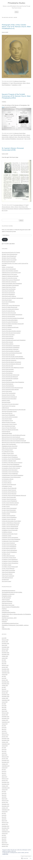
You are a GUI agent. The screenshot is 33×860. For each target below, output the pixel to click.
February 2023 (5, 665)
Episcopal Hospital (6, 402)
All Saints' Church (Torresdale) (9, 258)
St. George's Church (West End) (9, 493)
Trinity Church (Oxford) (7, 574)
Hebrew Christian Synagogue (8, 422)
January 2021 (5, 692)
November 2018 (5, 740)
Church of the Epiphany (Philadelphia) (10, 347)
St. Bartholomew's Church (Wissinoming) (11, 477)
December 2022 (5, 669)
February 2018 (5, 756)
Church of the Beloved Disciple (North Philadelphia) (13, 340)
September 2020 (5, 700)
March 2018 (4, 755)
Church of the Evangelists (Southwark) (10, 351)
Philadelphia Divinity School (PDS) (9, 446)
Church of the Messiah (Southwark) (10, 378)
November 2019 (5, 718)
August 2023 (4, 658)
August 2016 (4, 789)
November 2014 (5, 828)
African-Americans (18, 83)
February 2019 (5, 734)
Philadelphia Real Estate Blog (8, 612)
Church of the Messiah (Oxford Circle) (10, 375)
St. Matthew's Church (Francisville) (9, 530)
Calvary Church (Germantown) (9, 269)
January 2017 (5, 780)
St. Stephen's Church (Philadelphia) (10, 561)
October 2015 (5, 808)
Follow (4, 239)
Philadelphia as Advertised (8, 594)
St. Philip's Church (6, 554)
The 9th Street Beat (6, 597)
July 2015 (4, 813)
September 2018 (5, 744)
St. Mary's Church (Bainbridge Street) (10, 524)
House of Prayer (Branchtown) (9, 428)
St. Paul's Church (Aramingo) (8, 543)
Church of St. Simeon (7, 329)
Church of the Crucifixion (7, 343)
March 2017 (4, 776)
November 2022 (5, 671)
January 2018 (5, 758)
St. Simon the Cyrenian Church (9, 557)
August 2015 (4, 811)
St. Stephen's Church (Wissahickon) (10, 563)
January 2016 (5, 802)
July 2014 (4, 835)
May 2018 (4, 751)
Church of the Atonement (8, 338)
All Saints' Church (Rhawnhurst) (9, 256)
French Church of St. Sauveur (8, 406)
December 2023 (5, 652)
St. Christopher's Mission (7, 479)
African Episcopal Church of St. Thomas (11, 252)
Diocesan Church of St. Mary (8, 395)
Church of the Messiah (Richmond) (10, 376)
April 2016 (4, 797)
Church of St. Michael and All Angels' (10, 327)
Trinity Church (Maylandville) (8, 572)
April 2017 (4, 775)
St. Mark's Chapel (6, 513)
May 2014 (4, 839)
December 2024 (5, 647)
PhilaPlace (4, 608)
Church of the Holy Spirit (7, 365)
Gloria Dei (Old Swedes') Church (9, 411)
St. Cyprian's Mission (18, 205)
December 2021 (5, 681)
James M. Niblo (5, 137)
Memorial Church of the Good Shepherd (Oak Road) (14, 440)
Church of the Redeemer (7, 384)
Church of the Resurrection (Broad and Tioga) (12, 387)
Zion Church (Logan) (6, 581)
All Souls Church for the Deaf (8, 261)
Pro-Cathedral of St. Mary (8, 451)
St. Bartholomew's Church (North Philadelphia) (12, 475)
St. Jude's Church (6, 506)
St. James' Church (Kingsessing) (9, 499)
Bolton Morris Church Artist (8, 605)
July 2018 (4, 747)
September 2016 (5, 787)
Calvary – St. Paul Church (7, 267)
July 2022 (4, 676)
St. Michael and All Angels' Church (9, 533)
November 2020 (5, 696)
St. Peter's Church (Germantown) (9, 550)
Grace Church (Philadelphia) (8, 415)
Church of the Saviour (7, 391)
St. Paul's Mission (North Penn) (9, 548)
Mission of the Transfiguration (9, 444)
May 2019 (4, 729)
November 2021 (5, 683)
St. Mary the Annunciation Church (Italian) (11, 521)
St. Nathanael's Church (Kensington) (10, 541)
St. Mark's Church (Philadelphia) (9, 517)
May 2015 (4, 817)
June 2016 (4, 793)
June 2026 (4, 638)
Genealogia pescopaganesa (8, 590)
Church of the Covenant (7, 342)
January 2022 (5, 680)
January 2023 (5, 667)
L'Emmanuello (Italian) (7, 433)
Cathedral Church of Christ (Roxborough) (11, 272)
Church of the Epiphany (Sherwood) (10, 349)
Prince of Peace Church (7, 449)
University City (19, 138)
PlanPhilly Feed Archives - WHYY (9, 618)
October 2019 (5, 720)
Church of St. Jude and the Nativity (10, 320)
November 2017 (5, 762)
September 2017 (5, 766)
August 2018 (4, 745)
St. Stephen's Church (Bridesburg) (9, 559)
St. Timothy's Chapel (6, 565)
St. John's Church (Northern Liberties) (10, 502)
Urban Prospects (6, 599)
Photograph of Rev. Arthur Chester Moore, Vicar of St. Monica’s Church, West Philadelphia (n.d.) (16, 26)
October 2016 (5, 786)
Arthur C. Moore (26, 83)
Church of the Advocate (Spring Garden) (11, 333)
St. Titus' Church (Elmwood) (8, 568)
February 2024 (5, 649)
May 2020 (4, 707)
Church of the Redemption (8, 385)
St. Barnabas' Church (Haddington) (10, 473)
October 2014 (5, 829)
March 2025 (4, 645)
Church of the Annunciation (8, 334)
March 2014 (4, 842)
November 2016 (5, 784)
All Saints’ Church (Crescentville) (9, 259)
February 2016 (5, 800)
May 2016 (4, 795)
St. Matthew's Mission (7, 532)
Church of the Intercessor (8, 371)
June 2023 (4, 661)
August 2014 (4, 833)
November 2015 (5, 806)
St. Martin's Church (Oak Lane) (9, 519)
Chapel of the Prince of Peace (9, 287)
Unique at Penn (5, 610)
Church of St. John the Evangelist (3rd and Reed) (13, 318)
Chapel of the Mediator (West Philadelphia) (12, 283)
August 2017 (4, 767)
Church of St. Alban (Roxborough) (9, 307)
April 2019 (4, 731)
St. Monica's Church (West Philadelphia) (11, 539)
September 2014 (5, 831)
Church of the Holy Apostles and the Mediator (12, 356)
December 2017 (5, 760)
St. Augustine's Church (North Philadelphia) (12, 466)
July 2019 (4, 725)
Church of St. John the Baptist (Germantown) (12, 314)
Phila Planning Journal (7, 603)
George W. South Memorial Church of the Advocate (13, 409)
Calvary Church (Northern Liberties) (10, 270)
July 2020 (4, 703)
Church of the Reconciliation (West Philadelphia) (13, 382)
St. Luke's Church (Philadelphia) (9, 512)
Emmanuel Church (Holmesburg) (9, 396)
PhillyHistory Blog (6, 628)
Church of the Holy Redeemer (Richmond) (11, 364)
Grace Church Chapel (7, 418)
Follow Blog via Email (7, 226)
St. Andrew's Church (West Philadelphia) (11, 459)
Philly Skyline (5, 619)
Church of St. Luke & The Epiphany (10, 322)
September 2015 (5, 809)
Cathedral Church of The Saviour (9, 274)
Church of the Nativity (7, 380)
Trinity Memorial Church (7, 577)
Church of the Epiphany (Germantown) (11, 345)
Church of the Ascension (7, 336)
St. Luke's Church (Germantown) (9, 508)
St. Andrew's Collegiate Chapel (9, 460)
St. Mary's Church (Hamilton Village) (10, 528)
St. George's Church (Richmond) (9, 491)
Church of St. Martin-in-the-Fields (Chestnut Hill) (13, 323)
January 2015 (5, 824)
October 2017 (5, 764)
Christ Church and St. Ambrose (9, 296)
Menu (16, 11)
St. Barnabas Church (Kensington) (9, 470)
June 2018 (4, 749)
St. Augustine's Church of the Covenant (11, 468)
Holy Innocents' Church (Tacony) (9, 424)
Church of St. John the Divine (8, 316)
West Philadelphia (6, 85)
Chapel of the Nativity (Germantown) (10, 285)
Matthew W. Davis (13, 137)
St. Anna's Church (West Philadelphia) (10, 464)
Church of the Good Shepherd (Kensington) (12, 353)
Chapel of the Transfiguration (9, 289)
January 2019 (5, 736)
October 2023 (5, 656)
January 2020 (5, 714)
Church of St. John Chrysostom (9, 312)
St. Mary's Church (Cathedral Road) (10, 526)
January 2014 (5, 846)
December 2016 (5, 782)
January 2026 (5, 641)
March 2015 (4, 820)
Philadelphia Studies (16, 3)
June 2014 (4, 837)
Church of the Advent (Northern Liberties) (11, 331)
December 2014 (5, 826)
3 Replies (4, 101)
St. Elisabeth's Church (7, 486)
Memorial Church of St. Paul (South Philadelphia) (13, 438)
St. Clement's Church (6, 480)
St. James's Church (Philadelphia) (9, 501)
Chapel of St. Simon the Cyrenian (9, 278)
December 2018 (5, 738)
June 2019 (4, 727)
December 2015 (5, 804)
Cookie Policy (5, 854)
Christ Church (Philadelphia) (8, 294)
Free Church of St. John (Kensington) (10, 404)
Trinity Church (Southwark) (8, 576)
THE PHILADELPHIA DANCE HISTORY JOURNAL (12, 592)
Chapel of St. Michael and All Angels (10, 276)
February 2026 (5, 639)
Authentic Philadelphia (7, 601)
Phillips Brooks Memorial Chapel (9, 448)
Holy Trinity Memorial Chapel (8, 426)
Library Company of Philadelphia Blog (10, 607)
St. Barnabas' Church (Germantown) (10, 471)
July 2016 (4, 791)
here (3, 107)
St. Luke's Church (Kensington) (9, 510)
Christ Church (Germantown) (8, 292)
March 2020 (4, 711)
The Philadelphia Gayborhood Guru (10, 623)
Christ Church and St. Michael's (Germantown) (12, 298)
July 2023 (4, 660)
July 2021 (4, 687)
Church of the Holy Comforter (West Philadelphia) (13, 358)
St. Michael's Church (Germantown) (10, 537)
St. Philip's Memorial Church (8, 555)
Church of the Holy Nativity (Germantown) (11, 362)
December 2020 (5, 694)
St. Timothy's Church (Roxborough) (10, 566)
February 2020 (5, 713)
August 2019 (4, 723)
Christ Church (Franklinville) (8, 290)
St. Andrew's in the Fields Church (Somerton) (12, 462)
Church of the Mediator (7, 373)
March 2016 (4, 798)
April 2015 (4, 819)
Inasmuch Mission (6, 431)
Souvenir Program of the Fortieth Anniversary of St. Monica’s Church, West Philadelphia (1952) (16, 96)
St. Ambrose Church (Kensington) (9, 455)
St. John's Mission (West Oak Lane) (10, 504)
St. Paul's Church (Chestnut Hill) (9, 544)
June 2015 (4, 815)
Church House (5, 303)
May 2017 (4, 773)
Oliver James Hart (22, 137)
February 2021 (5, 691)
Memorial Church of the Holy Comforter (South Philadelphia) (16, 442)
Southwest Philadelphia (10, 138)
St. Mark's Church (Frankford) (8, 515)
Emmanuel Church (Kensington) (9, 398)
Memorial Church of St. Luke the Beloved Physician (13, 435)
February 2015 (5, 822)
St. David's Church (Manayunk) (9, 484)
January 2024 (5, 650)
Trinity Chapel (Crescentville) (8, 570)
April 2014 (4, 840)
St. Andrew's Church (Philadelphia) (10, 457)
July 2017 (4, 769)
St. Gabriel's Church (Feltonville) (9, 488)
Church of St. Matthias (7, 325)
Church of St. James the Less (8, 311)
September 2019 (5, 722)
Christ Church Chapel (7, 300)
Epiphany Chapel (6, 400)
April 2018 (4, 753)
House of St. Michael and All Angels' (10, 429)
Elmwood (16, 208)
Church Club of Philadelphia (8, 301)
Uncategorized (5, 579)
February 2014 (5, 844)
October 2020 (5, 698)
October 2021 (5, 685)
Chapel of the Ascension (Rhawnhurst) (11, 280)
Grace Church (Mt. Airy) (7, 413)
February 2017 (5, 778)
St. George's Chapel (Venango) (9, 490)
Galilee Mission (5, 407)
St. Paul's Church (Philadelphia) (9, 546)
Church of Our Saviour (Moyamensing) (11, 305)
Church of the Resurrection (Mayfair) (10, 389)
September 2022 (5, 672)
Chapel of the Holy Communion (9, 281)
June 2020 (4, 705)
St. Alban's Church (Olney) (8, 453)
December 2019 (5, 716)
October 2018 (5, 742)
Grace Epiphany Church (7, 420)
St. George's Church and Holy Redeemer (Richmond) (14, 495)
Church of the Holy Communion (9, 360)
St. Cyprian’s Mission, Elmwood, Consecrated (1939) (13, 149)
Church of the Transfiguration (9, 393)
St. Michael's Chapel (6, 535)
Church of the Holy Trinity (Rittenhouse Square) (13, 367)
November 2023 (5, 654)
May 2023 (4, 663)
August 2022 (4, 674)
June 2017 (4, 771)
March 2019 (4, 733)
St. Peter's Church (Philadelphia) (9, 552)
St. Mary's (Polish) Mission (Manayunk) (11, 523)
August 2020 (4, 702)
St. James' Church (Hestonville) (9, 497)
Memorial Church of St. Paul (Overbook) (11, 437)
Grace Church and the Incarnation (10, 417)
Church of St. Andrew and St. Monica (10, 309)
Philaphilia (4, 621)
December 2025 (5, 643)
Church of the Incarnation (8, 369)
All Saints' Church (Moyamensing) (9, 254)
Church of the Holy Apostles (8, 354)
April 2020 (4, 709)
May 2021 (4, 689)
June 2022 (4, 678)
